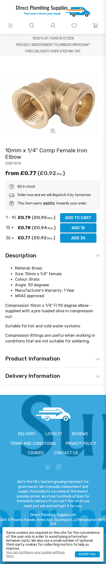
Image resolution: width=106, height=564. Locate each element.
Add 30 (78, 238)
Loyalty (54, 433)
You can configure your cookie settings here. (35, 554)
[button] (10, 25)
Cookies (36, 453)
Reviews (80, 433)
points (49, 203)
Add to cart (78, 217)
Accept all (87, 554)
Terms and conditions (33, 443)
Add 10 (78, 228)
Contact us (66, 453)
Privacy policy (81, 443)
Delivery (27, 433)
